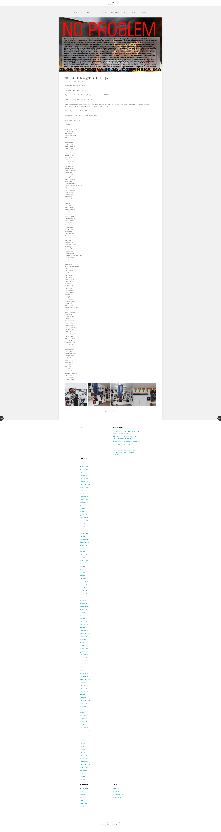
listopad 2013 (84, 728)
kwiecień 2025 (84, 475)
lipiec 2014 (83, 709)
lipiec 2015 (83, 682)
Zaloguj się (116, 788)
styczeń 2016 (84, 673)
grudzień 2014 (84, 694)
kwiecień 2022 (84, 530)
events (96, 12)
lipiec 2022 (83, 524)
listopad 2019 (84, 578)
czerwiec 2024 (84, 493)
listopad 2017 (84, 630)
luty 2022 (82, 536)
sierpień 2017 (84, 639)
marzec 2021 (84, 554)
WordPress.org (117, 797)
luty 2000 (82, 779)
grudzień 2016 (84, 652)
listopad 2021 (84, 539)
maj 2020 (83, 563)
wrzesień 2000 (84, 767)
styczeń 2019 (84, 600)
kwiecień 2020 (84, 566)
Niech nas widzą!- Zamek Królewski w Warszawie (126, 442)
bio (82, 12)
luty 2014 (82, 725)
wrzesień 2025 (84, 466)
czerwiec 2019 (84, 585)
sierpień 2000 (84, 770)
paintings (104, 12)
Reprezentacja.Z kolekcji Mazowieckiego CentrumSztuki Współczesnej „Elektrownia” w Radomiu (125, 452)
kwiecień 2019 (84, 591)
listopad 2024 (84, 481)
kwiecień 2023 (84, 508)
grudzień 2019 (84, 575)
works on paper (115, 12)
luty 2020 (82, 572)
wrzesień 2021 (84, 545)
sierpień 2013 (84, 737)
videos (125, 12)
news (75, 12)
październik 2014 (85, 700)
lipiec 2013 (83, 740)
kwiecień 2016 (84, 664)
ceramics (133, 12)
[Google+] (115, 411)
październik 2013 (85, 731)
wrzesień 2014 (84, 703)
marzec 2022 (84, 533)
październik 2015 (85, 679)
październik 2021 (85, 542)
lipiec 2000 (83, 773)
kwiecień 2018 (84, 618)
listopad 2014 (84, 697)
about (88, 12)
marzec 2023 (84, 512)
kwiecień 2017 (84, 646)
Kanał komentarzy (118, 794)
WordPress (116, 825)
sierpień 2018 (84, 612)
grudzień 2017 (84, 627)
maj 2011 (83, 752)
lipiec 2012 (83, 749)
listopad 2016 (84, 655)
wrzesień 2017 (84, 636)
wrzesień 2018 (84, 609)
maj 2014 (83, 716)
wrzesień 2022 (84, 521)
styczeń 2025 (84, 478)
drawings (82, 794)
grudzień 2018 (84, 603)
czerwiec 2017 (84, 642)
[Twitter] (109, 411)
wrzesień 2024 (84, 487)
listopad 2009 (84, 761)
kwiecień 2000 (84, 776)
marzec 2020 (84, 569)
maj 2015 (83, 685)
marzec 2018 (84, 621)
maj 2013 (83, 743)
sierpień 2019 (84, 582)
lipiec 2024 (83, 490)
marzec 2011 (84, 755)
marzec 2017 (84, 649)
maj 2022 (83, 527)
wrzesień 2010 (84, 758)
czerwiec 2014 (84, 712)
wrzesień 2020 (84, 560)
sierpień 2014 (84, 706)
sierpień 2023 (84, 502)
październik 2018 (85, 606)
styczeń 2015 (84, 691)
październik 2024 (85, 484)
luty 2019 (82, 597)
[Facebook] (112, 411)
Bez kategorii (84, 788)
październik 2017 (85, 633)
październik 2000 (85, 764)
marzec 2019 (84, 594)
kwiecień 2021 (84, 551)
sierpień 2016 (84, 661)
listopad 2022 (84, 518)
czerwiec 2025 (84, 469)
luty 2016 (82, 670)
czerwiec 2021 (84, 548)
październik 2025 (85, 463)
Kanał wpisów (116, 791)
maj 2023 (83, 505)
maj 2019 (83, 588)
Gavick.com (119, 823)
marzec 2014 (84, 722)
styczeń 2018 (84, 624)
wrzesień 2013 (84, 734)
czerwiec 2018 (84, 615)
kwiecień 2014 (84, 719)
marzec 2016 (84, 667)
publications (143, 12)
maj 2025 (83, 472)
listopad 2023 (84, 496)
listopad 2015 (84, 676)
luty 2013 (82, 746)
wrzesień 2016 (84, 658)
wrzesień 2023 (84, 499)
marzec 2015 (84, 688)
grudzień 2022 (84, 515)
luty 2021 (82, 557)
